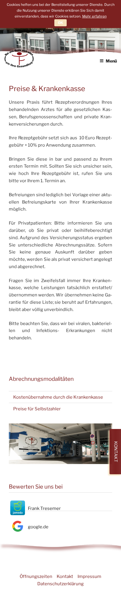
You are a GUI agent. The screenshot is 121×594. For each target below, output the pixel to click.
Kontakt (65, 576)
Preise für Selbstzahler (37, 408)
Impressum (89, 576)
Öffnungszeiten (36, 576)
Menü (111, 60)
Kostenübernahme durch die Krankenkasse (58, 397)
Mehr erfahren (94, 16)
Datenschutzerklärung (60, 583)
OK (60, 22)
